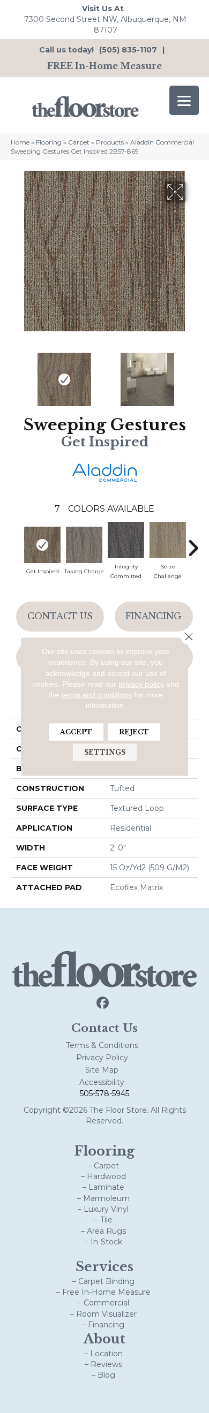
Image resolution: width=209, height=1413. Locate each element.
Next (193, 374)
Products (110, 142)
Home (20, 142)
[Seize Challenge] (168, 540)
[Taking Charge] (84, 545)
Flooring (49, 142)
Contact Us (60, 616)
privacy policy (141, 684)
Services (104, 1266)
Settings (104, 752)
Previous (16, 374)
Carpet (78, 142)
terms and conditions (96, 694)
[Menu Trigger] (184, 100)
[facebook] (103, 1003)
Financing (153, 616)
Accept (76, 731)
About (104, 1339)
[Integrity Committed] (126, 540)
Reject (134, 731)
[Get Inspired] (42, 545)
